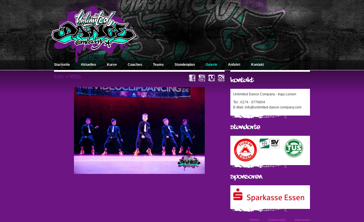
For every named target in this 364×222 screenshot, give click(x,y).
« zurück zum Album (209, 82)
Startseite (62, 65)
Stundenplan (185, 65)
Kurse (112, 65)
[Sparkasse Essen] (268, 201)
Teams (158, 65)
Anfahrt (234, 65)
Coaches (135, 65)
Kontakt (257, 65)
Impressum (302, 219)
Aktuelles (88, 65)
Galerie (211, 65)
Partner (254, 219)
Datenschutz (277, 219)
